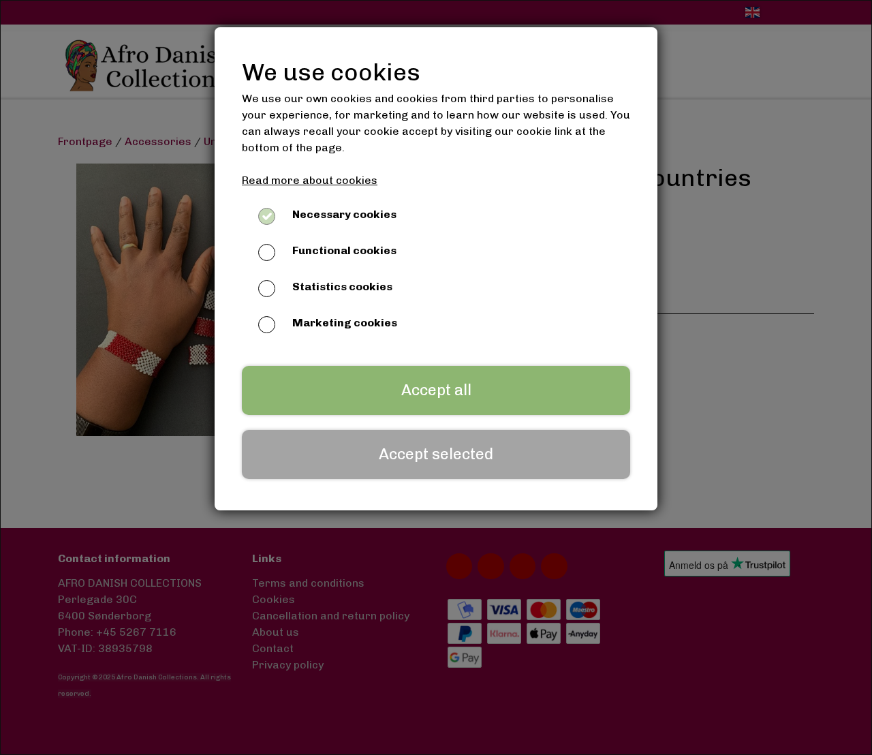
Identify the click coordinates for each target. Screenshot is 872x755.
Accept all (436, 390)
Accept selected (436, 454)
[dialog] (436, 377)
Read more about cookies (309, 180)
